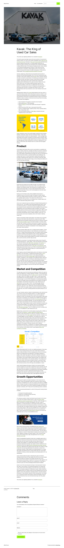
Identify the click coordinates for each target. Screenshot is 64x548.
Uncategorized (16, 488)
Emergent (40, 56)
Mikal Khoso (6, 3)
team (25, 103)
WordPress (58, 545)
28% (18, 283)
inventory (24, 104)
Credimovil (42, 242)
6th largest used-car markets (33, 410)
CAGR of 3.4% (35, 274)
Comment (19, 506)
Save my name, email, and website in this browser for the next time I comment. (31, 533)
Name (18, 518)
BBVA (32, 242)
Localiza (29, 312)
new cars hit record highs (36, 61)
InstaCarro (25, 312)
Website (18, 527)
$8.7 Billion (34, 111)
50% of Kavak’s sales (30, 256)
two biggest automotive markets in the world (33, 71)
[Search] (58, 3)
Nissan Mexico (40, 312)
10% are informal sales (23, 307)
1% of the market (38, 299)
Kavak (35, 76)
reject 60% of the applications (38, 245)
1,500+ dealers (30, 315)
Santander (36, 242)
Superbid (33, 312)
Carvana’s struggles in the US (24, 221)
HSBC (29, 242)
